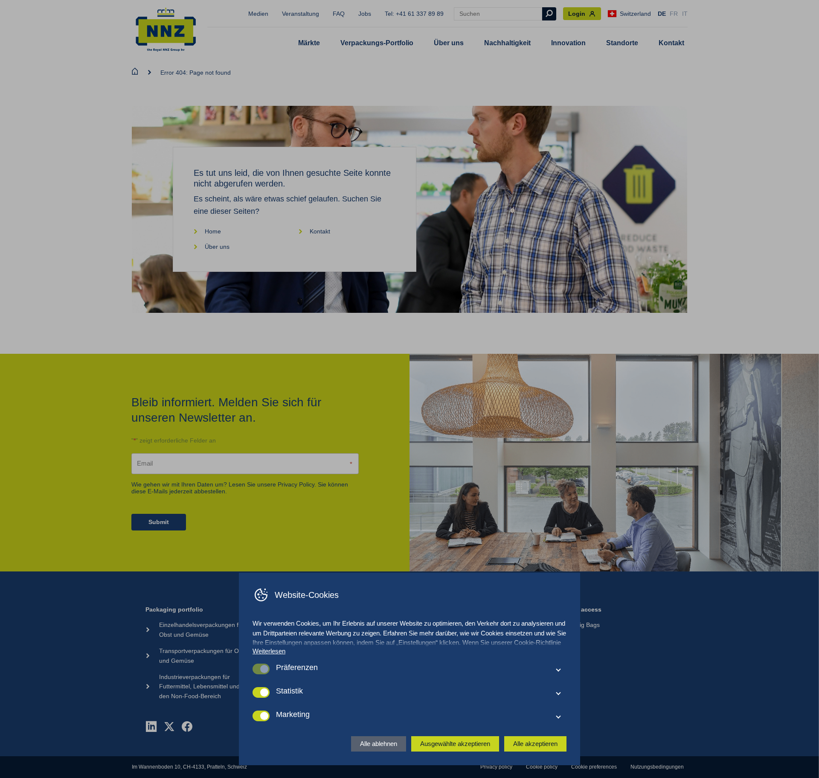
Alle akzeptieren (535, 743)
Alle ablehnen (378, 743)
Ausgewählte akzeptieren (455, 743)
